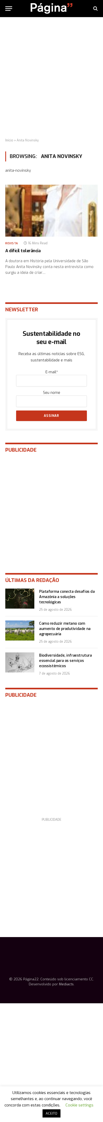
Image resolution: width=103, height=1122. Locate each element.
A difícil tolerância (22, 251)
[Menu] (8, 9)
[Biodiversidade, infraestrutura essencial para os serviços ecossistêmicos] (19, 662)
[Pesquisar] (95, 9)
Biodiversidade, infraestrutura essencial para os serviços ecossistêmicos (65, 661)
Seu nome (51, 392)
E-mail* (51, 372)
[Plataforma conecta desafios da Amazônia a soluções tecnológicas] (19, 599)
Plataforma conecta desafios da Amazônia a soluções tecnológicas (67, 597)
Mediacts (66, 984)
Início (9, 140)
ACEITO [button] (51, 1113)
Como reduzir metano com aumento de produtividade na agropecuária (65, 629)
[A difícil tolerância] (51, 211)
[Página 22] (51, 8)
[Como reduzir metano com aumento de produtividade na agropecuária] (19, 630)
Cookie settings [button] (79, 1105)
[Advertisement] (51, 77)
